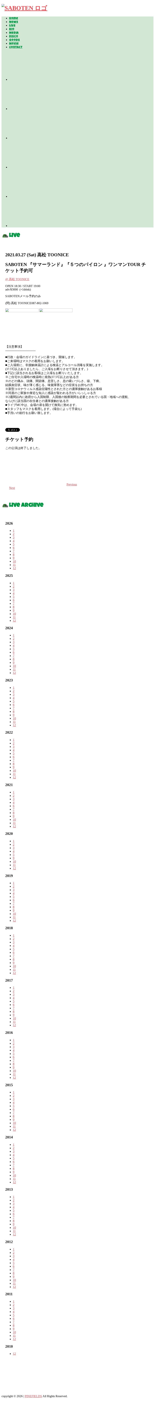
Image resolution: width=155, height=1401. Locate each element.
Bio (11, 29)
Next (12, 487)
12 (14, 568)
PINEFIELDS (33, 1396)
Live (12, 25)
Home (13, 18)
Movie (14, 43)
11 (14, 564)
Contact (15, 47)
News (13, 22)
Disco (13, 36)
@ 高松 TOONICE (17, 279)
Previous (72, 484)
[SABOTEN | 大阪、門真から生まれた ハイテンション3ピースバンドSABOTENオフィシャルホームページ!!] (24, 8)
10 (14, 561)
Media (14, 33)
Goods (14, 40)
